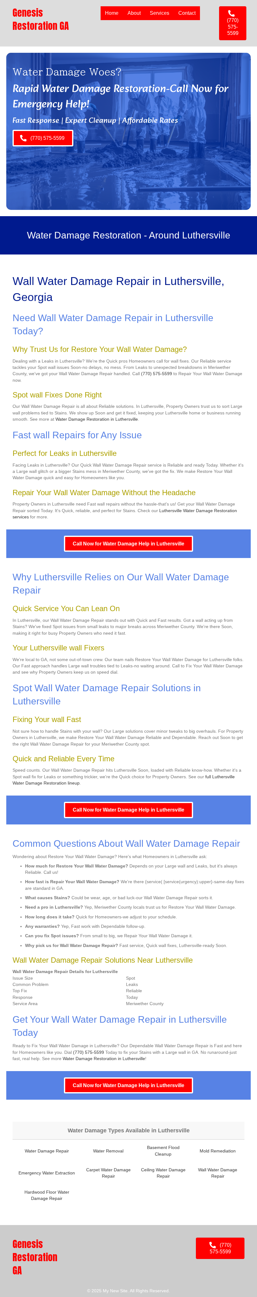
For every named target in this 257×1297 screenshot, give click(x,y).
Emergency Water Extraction (46, 1172)
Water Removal (108, 1150)
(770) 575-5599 (156, 373)
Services (159, 13)
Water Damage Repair (47, 1150)
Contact (187, 13)
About (134, 13)
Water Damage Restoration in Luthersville (96, 419)
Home (111, 13)
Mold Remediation (218, 1150)
